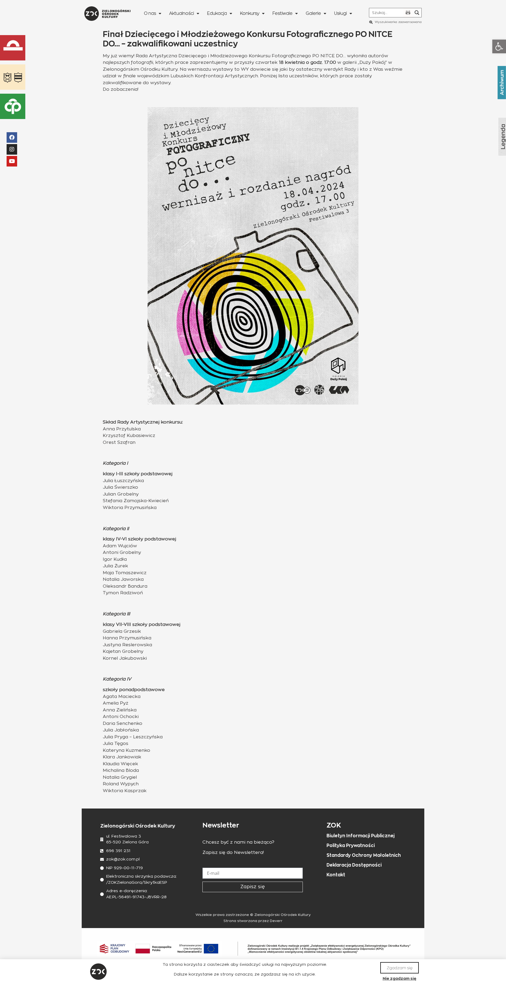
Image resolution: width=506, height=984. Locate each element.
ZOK (334, 825)
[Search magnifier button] (416, 12)
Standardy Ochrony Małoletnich (364, 855)
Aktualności (181, 13)
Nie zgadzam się (399, 978)
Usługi (340, 13)
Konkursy (249, 13)
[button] (499, 46)
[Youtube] (12, 161)
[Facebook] (12, 137)
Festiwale (283, 13)
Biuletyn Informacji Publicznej (361, 835)
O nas (150, 13)
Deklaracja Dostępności (354, 865)
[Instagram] (12, 149)
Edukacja (217, 13)
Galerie (313, 13)
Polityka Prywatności (351, 845)
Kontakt (336, 874)
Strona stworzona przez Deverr (253, 921)
